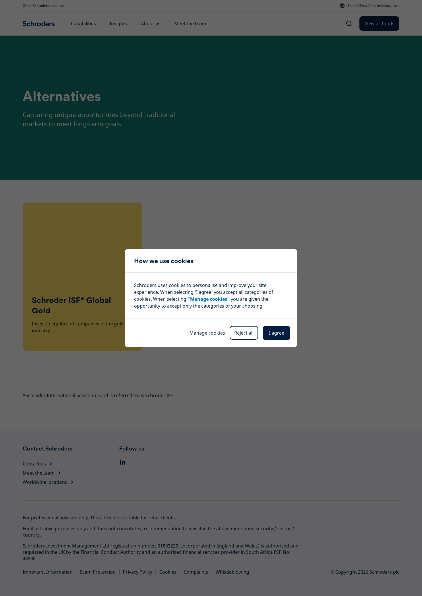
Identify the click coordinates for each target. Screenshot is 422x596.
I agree (276, 333)
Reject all (243, 333)
